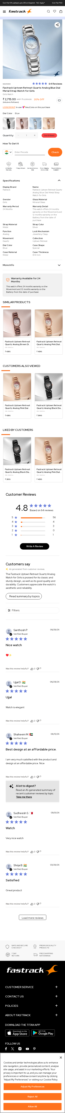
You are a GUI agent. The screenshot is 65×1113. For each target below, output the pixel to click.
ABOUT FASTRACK (18, 1015)
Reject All (32, 1096)
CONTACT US (14, 996)
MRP (19, 99)
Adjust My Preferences (32, 1086)
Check (55, 152)
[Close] (61, 1057)
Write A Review (34, 546)
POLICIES (11, 1006)
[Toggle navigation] (4, 11)
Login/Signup (9, 107)
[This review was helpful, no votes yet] (32, 668)
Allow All (32, 1106)
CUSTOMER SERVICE (19, 987)
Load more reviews (32, 917)
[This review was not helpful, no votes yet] (38, 668)
